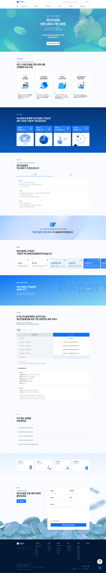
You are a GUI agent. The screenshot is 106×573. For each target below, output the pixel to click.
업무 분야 (49, 547)
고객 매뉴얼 (69, 550)
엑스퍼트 (36, 6)
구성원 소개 (49, 548)
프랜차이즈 (78, 547)
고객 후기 (58, 553)
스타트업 (78, 545)
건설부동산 (78, 553)
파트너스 (49, 550)
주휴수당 (36, 555)
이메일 (70, 497)
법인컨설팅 (58, 550)
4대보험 (36, 552)
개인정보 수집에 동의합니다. (55, 520)
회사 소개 (49, 545)
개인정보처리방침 (74, 568)
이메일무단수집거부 (86, 568)
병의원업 (78, 558)
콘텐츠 (59, 6)
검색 (87, 1)
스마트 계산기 (24, 6)
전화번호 (52, 497)
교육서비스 (78, 550)
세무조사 (58, 552)
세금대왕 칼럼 (69, 547)
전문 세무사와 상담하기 (68, 525)
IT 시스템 (58, 547)
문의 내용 (52, 504)
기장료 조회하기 (59, 545)
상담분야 (52, 490)
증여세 (30, 330)
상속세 (19, 330)
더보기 (87, 288)
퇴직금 (36, 553)
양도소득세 (25, 330)
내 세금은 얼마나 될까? (38, 545)
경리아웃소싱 (59, 548)
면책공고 (80, 568)
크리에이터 (78, 552)
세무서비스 (48, 6)
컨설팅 (71, 174)
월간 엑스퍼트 (69, 545)
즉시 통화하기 (21, 501)
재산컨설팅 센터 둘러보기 (52, 43)
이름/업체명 (71, 490)
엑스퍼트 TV (69, 548)
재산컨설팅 (78, 557)
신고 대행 (34, 174)
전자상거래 (78, 555)
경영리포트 (82, 6)
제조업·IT (78, 548)
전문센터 (71, 6)
